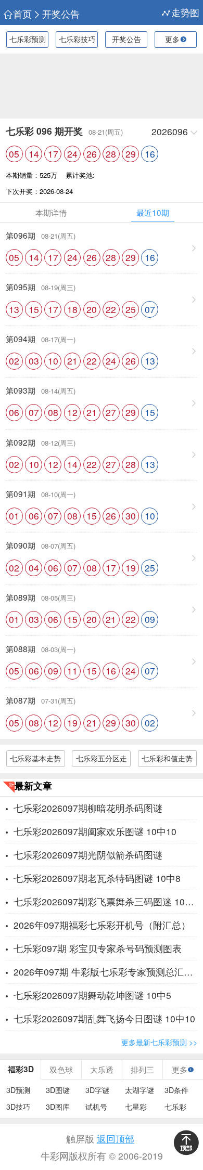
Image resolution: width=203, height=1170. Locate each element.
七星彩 (136, 1107)
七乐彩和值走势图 (167, 760)
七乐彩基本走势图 (35, 760)
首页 (22, 14)
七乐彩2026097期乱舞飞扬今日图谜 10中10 (104, 1018)
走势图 (185, 12)
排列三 (142, 1069)
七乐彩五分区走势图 (101, 760)
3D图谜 (58, 1090)
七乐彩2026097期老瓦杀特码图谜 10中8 (97, 878)
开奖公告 (61, 14)
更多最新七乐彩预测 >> (159, 1042)
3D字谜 (97, 1090)
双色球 (61, 1069)
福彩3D (21, 1069)
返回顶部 (115, 1138)
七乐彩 (175, 1107)
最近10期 (152, 212)
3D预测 (18, 1090)
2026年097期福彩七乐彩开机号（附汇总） (102, 924)
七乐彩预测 (27, 39)
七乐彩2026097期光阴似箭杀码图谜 (88, 854)
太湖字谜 (139, 1090)
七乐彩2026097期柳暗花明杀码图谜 (88, 807)
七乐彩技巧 (77, 39)
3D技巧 (18, 1107)
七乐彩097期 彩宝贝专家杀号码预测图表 (98, 948)
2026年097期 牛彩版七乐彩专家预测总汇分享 (105, 971)
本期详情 (51, 212)
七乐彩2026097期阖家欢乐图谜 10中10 (95, 831)
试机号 (96, 1107)
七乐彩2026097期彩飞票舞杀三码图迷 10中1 (105, 901)
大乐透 (101, 1069)
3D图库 (58, 1107)
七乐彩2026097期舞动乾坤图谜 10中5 (92, 995)
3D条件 (176, 1090)
